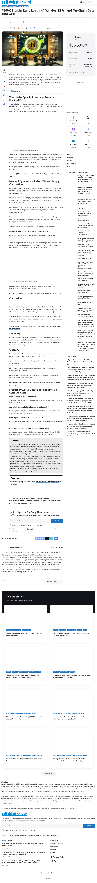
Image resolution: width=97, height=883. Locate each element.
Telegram (13, 484)
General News (26, 630)
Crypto (89, 196)
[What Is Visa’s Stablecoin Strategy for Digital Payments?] (71, 298)
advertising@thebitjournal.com (47, 482)
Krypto (88, 184)
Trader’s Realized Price (24, 503)
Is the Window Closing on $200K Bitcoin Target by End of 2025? (38, 293)
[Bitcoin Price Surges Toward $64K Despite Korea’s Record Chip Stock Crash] (71, 345)
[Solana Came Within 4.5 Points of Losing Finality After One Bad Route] (71, 190)
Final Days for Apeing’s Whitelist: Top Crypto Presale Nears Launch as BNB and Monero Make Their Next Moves (81, 393)
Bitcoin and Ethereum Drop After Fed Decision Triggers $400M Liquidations (85, 274)
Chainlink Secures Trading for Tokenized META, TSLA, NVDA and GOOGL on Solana (71, 676)
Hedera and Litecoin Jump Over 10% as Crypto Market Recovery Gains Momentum (22, 676)
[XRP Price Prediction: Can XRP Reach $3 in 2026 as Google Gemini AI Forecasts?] (71, 333)
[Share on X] (14, 28)
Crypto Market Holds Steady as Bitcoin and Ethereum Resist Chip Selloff (86, 240)
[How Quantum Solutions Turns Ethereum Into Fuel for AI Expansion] (71, 226)
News (93, 196)
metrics (12, 106)
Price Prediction (23, 6)
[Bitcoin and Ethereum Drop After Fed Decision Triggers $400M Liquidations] (71, 274)
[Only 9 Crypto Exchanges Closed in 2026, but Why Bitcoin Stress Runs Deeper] (71, 323)
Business (38, 835)
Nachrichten (81, 184)
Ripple (79, 338)
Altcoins (80, 194)
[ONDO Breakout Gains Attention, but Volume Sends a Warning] (71, 214)
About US (55, 841)
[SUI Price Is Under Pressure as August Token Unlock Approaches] (71, 264)
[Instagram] (74, 132)
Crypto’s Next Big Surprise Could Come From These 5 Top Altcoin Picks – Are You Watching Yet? (81, 362)
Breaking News (13, 6)
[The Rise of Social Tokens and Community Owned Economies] (25, 743)
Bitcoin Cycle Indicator (43, 498)
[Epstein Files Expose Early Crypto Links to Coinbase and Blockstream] (25, 618)
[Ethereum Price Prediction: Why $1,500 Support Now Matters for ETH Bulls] (25, 701)
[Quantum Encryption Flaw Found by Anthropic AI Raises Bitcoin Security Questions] (71, 253)
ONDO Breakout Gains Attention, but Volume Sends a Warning (84, 213)
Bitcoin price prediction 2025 (33, 501)
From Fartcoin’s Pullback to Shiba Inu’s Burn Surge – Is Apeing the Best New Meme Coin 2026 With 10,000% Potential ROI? (81, 418)
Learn (26, 755)
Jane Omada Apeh (16, 22)
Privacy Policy (13, 531)
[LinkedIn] (59, 547)
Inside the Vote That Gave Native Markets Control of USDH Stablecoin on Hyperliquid (71, 718)
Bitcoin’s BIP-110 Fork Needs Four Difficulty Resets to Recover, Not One (86, 201)
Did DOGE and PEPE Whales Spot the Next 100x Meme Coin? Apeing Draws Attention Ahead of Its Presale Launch (80, 385)
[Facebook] (74, 120)
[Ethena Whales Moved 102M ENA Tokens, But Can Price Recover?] (71, 286)
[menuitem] (48, 878)
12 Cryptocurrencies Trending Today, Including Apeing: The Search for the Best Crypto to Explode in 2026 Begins (23, 853)
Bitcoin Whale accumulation (52, 501)
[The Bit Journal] (16, 2)
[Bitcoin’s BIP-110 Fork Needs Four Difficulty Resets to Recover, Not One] (71, 202)
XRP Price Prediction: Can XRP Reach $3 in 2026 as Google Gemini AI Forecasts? (86, 332)
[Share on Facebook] (10, 28)
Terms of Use (30, 529)
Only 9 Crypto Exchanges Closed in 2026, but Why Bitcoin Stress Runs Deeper (85, 322)
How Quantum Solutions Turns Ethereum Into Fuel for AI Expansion (85, 225)
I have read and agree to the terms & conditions (27, 525)
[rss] (88, 143)
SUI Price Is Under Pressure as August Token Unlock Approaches (85, 264)
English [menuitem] (48, 878)
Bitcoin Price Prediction (16, 501)
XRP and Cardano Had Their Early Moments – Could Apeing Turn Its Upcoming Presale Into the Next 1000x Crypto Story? (80, 370)
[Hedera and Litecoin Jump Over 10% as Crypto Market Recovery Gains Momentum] (25, 660)
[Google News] (57, 857)
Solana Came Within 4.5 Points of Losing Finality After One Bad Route (84, 189)
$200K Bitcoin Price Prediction (25, 498)
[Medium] (62, 547)
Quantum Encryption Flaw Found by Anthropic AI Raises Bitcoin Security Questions (85, 253)
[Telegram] (88, 132)
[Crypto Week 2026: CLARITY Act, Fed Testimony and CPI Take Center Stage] (71, 618)
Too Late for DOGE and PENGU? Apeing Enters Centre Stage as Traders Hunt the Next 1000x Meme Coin (81, 434)
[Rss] (54, 861)
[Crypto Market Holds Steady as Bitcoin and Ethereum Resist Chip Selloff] (71, 240)
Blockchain (86, 194)
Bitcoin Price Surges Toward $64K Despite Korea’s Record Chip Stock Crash (86, 344)
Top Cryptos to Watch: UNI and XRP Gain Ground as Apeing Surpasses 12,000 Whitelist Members (85, 178)
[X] (57, 547)
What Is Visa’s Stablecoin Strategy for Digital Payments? (85, 298)
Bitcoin (5, 6)
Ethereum (80, 232)
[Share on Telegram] (22, 28)
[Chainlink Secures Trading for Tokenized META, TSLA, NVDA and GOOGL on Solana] (71, 660)
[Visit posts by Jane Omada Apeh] (4, 547)
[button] (81, 2)
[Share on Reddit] (18, 28)
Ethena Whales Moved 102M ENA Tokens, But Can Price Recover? (86, 286)
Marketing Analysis (83, 220)
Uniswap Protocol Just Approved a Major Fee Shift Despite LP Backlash (85, 310)
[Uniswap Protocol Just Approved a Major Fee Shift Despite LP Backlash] (71, 311)
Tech (91, 258)
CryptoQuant (20, 190)
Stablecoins (79, 713)
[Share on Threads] (26, 28)
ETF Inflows (12, 503)
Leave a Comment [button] (54, 581)
